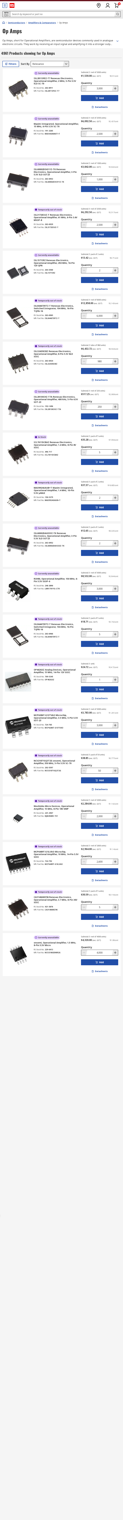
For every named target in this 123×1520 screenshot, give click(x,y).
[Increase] (115, 88)
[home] (3, 22)
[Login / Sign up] (108, 5)
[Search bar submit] (117, 14)
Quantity (86, 83)
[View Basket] (117, 5)
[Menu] (4, 5)
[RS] (12, 5)
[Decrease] (84, 88)
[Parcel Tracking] (99, 5)
